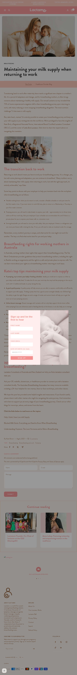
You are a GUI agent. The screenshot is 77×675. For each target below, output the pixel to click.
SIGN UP (22, 358)
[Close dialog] (67, 312)
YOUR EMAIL (15, 341)
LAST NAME (15, 333)
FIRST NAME (15, 325)
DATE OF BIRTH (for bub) (20, 349)
